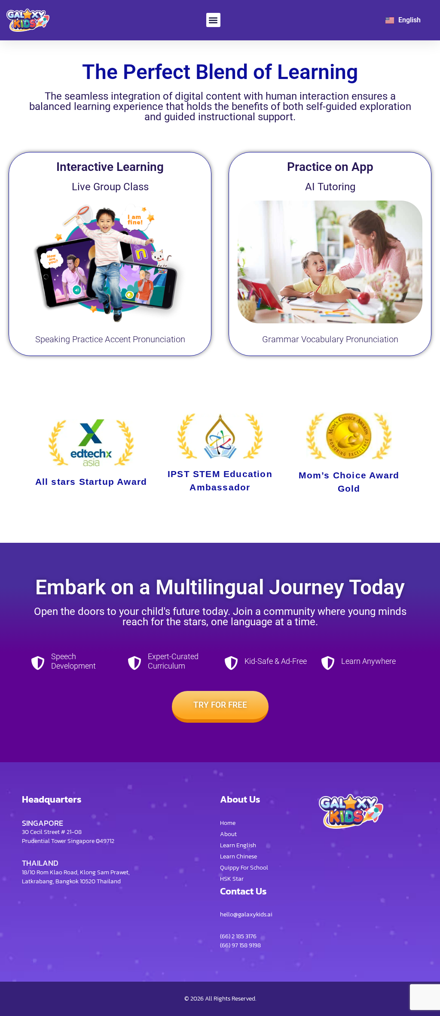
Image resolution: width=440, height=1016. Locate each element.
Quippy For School (244, 867)
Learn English (238, 845)
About (228, 834)
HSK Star (232, 878)
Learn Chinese (238, 856)
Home (227, 822)
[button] (213, 20)
